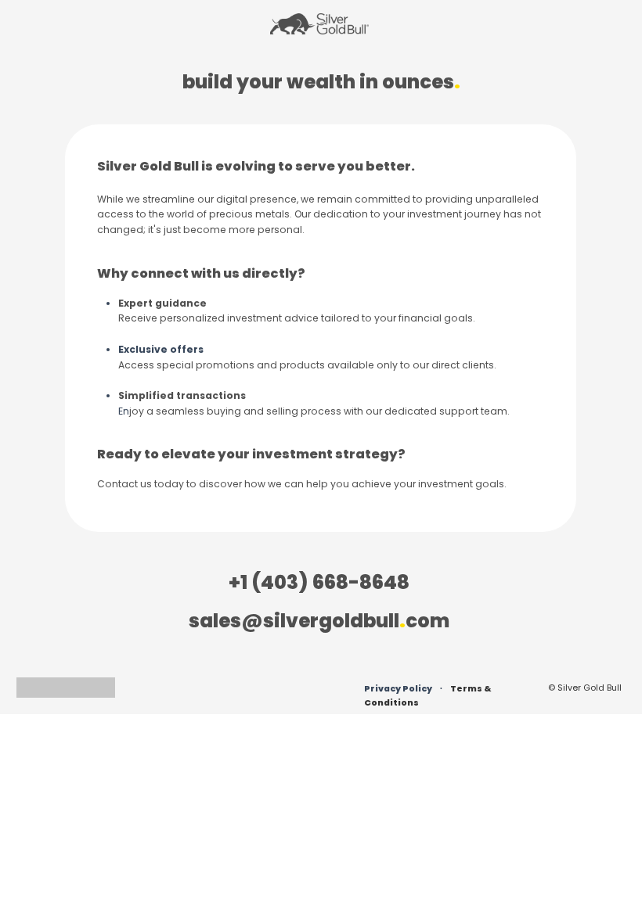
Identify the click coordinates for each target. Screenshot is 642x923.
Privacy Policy (398, 689)
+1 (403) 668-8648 (319, 582)
